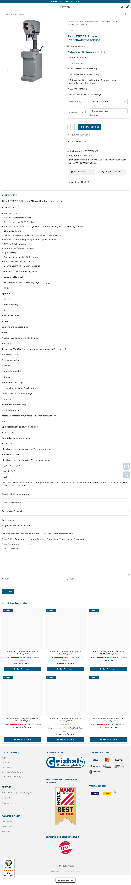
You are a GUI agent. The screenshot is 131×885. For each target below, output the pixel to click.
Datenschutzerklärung (12, 772)
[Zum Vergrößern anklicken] (7, 77)
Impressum (7, 767)
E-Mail (70, 579)
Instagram (7, 821)
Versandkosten (79, 57)
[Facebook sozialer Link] (75, 182)
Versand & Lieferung (11, 776)
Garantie (6, 798)
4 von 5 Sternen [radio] (30, 544)
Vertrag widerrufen (65, 880)
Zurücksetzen (96, 115)
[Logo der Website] (65, 7)
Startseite (72, 21)
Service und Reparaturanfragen (17, 792)
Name (5, 579)
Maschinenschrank (77, 112)
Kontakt (6, 762)
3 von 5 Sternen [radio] (28, 544)
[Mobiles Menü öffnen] (3, 7)
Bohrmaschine (92, 21)
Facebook (6, 826)
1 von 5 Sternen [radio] (24, 544)
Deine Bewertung (11, 544)
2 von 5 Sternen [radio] (26, 544)
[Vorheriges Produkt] (68, 30)
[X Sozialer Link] (78, 182)
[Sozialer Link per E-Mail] (82, 182)
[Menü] (12, 859)
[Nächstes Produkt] (75, 30)
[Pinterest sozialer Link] (85, 182)
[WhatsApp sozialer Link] (88, 182)
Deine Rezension (10, 548)
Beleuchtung (75, 101)
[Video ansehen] (7, 70)
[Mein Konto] (121, 7)
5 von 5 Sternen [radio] (32, 544)
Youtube (6, 831)
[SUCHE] (126, 14)
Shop (80, 21)
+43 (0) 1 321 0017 (73, 1)
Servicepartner (9, 803)
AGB (4, 758)
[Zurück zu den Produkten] (72, 30)
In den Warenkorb (90, 127)
